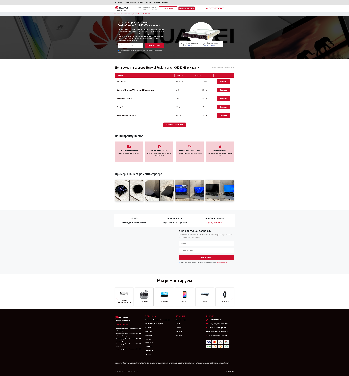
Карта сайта (230, 371)
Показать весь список (174, 125)
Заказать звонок (168, 8)
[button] (117, 298)
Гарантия (149, 2)
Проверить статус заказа (186, 8)
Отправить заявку (154, 45)
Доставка (157, 2)
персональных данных (222, 262)
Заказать (223, 82)
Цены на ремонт (131, 2)
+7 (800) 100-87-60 (214, 223)
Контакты (165, 2)
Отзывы (140, 2)
